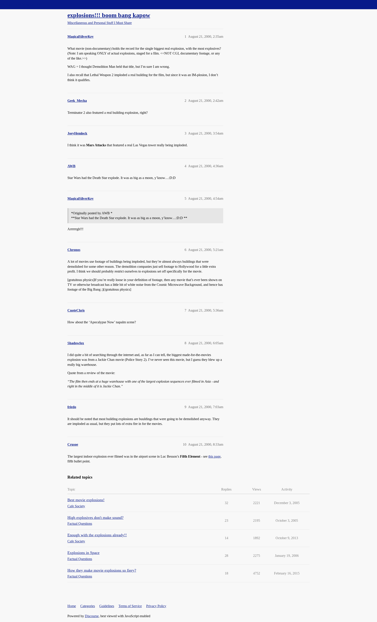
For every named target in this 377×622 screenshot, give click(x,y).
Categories (87, 606)
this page (214, 456)
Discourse (92, 616)
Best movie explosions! (86, 500)
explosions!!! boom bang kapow (108, 15)
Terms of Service (130, 606)
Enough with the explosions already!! (97, 535)
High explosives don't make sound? (95, 517)
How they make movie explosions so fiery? (101, 570)
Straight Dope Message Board (23, 4)
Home (71, 606)
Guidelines (106, 606)
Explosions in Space (83, 552)
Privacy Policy (156, 606)
